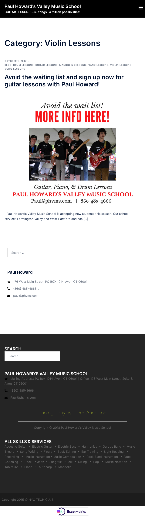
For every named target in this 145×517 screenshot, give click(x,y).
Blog (8, 65)
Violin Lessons (120, 65)
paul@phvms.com (26, 295)
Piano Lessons (98, 65)
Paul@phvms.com (23, 397)
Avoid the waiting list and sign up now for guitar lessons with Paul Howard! (64, 80)
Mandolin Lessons (72, 65)
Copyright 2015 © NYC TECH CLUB (27, 499)
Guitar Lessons (46, 65)
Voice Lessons (15, 68)
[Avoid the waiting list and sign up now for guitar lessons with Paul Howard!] (72, 149)
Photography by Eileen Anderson (72, 412)
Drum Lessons (23, 65)
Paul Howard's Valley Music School (43, 6)
